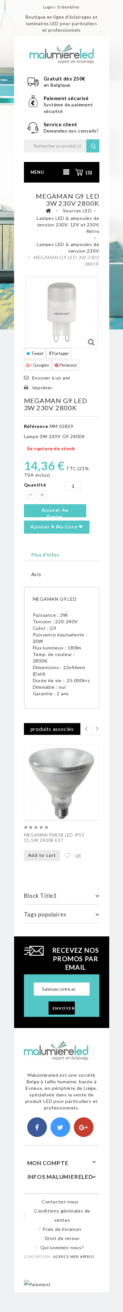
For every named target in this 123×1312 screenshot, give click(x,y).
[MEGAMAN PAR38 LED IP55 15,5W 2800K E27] (61, 782)
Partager (60, 353)
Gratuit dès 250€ (65, 78)
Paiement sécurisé (66, 98)
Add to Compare (75, 855)
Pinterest (67, 365)
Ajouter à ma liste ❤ (57, 526)
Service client (61, 124)
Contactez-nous (60, 1201)
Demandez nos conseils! (71, 130)
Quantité (35, 485)
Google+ (40, 365)
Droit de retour (62, 1238)
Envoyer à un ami (51, 378)
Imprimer (42, 387)
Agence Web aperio (73, 1256)
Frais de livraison (62, 1229)
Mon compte (48, 1163)
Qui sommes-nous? (62, 1247)
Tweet (36, 353)
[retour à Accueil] (48, 211)
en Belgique (57, 85)
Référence (36, 426)
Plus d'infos (45, 555)
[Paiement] (37, 1283)
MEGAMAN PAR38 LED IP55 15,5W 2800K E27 (54, 837)
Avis (36, 574)
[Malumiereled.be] (62, 53)
